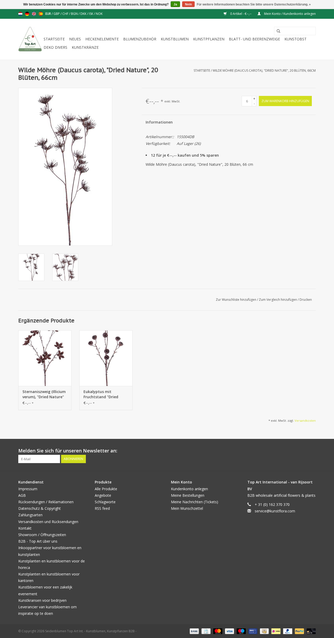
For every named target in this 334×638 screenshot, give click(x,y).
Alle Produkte (106, 488)
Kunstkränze (85, 47)
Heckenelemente (102, 38)
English (34, 14)
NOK (99, 13)
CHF (65, 13)
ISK (91, 13)
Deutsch (27, 14)
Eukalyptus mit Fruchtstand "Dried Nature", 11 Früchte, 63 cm (105, 394)
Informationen (159, 122)
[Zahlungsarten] (194, 631)
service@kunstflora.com (275, 510)
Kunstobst (295, 38)
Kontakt (25, 528)
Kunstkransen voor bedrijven (42, 600)
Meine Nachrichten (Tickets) (194, 501)
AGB (22, 495)
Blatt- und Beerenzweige (254, 38)
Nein (188, 4)
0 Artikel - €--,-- (240, 13)
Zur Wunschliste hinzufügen (236, 299)
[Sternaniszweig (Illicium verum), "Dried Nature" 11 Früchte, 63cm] (44, 358)
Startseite (54, 38)
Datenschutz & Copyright (39, 508)
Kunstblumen (175, 38)
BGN (75, 13)
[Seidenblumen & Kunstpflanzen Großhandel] (30, 39)
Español (41, 14)
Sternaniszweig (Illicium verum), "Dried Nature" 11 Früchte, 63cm (44, 394)
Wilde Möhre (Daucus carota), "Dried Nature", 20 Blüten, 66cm (264, 70)
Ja (175, 4)
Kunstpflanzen (208, 38)
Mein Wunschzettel (187, 508)
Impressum (27, 488)
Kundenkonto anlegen (189, 488)
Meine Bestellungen (187, 495)
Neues (75, 38)
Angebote (103, 495)
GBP (57, 13)
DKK (83, 13)
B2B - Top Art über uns (37, 541)
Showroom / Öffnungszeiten (42, 534)
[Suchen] (276, 31)
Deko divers (55, 47)
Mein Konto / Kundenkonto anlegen (289, 13)
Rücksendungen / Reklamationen (46, 501)
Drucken (306, 299)
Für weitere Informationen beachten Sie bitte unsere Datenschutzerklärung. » (254, 4)
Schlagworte (105, 501)
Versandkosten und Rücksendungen (48, 521)
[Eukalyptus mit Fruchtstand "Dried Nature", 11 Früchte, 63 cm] (106, 358)
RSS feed (102, 508)
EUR (48, 13)
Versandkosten (305, 420)
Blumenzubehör (139, 38)
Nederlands (20, 14)
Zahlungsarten (30, 514)
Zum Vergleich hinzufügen (278, 299)
